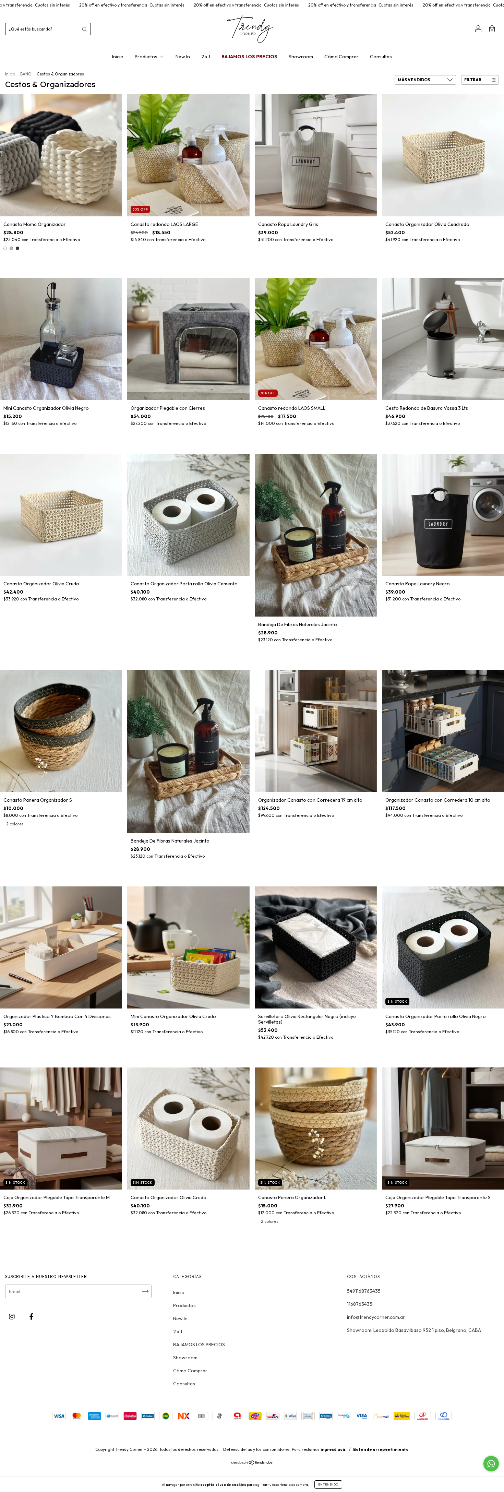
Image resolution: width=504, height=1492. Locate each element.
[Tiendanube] (252, 1463)
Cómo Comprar (341, 56)
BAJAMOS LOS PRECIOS (249, 56)
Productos (146, 56)
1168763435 (359, 1304)
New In (183, 56)
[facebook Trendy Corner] (31, 1316)
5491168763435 (364, 1291)
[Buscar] (84, 29)
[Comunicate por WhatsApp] (491, 1463)
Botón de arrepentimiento (381, 1449)
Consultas (381, 56)
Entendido (328, 1484)
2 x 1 (205, 56)
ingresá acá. (334, 1449)
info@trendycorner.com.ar (376, 1317)
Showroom (301, 56)
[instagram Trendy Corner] (12, 1316)
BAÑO (26, 73)
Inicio (117, 56)
